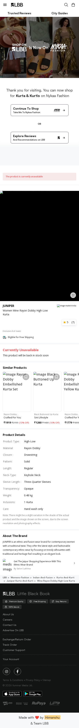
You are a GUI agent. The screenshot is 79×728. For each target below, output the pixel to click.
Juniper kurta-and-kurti (20, 580)
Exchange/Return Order (17, 639)
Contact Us (9, 624)
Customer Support (14, 650)
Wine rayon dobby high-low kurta (56, 580)
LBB (5, 577)
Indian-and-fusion (43, 577)
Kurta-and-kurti (65, 577)
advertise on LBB (13, 630)
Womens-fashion (20, 577)
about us (8, 614)
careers (7, 619)
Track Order (10, 644)
